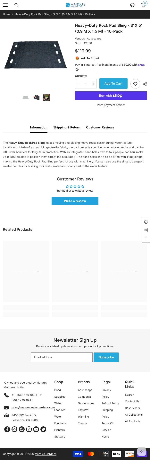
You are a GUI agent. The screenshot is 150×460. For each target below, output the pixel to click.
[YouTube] (36, 429)
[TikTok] (29, 429)
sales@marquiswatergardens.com (33, 407)
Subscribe (106, 357)
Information (38, 127)
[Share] (143, 84)
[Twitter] (43, 429)
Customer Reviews (100, 127)
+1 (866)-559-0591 (24, 394)
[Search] (16, 5)
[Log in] (132, 4)
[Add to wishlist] (135, 84)
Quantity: (81, 75)
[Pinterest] (22, 429)
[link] (26, 307)
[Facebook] (7, 429)
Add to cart (113, 83)
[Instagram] (14, 429)
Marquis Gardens (45, 454)
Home (6, 14)
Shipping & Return (66, 127)
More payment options (111, 105)
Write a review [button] (75, 201)
